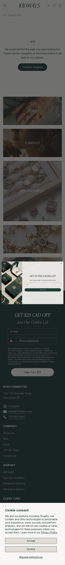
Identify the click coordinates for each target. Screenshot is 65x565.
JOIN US (43, 289)
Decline (31, 549)
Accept (31, 540)
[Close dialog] (61, 263)
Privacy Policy (49, 532)
